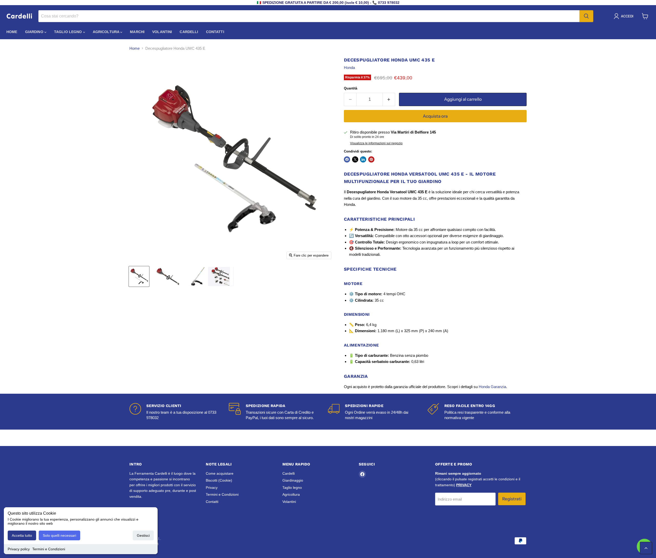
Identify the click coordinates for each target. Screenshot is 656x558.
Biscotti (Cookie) (219, 480)
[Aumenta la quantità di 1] (389, 99)
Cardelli (189, 32)
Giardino (34, 32)
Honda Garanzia (492, 386)
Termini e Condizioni (48, 549)
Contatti (215, 32)
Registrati (511, 498)
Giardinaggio (292, 480)
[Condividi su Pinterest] (371, 159)
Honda (349, 67)
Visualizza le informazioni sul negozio (376, 143)
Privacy (212, 487)
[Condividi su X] (355, 159)
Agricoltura (106, 32)
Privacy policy (19, 549)
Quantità (350, 88)
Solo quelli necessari (59, 535)
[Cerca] (586, 16)
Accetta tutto (22, 535)
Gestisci (143, 535)
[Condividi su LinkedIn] (363, 159)
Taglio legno (68, 32)
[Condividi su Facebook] (347, 159)
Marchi (137, 32)
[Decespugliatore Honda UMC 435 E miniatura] (139, 276)
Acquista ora (435, 116)
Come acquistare (219, 473)
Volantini (162, 32)
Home (11, 32)
